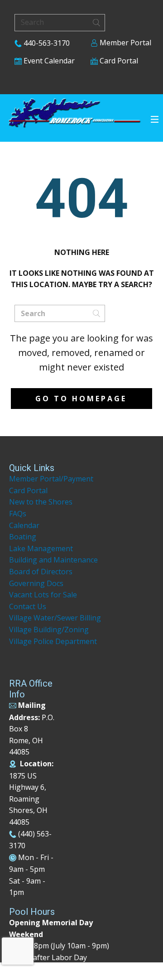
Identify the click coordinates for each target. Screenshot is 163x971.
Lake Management (42, 548)
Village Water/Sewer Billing (55, 618)
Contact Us (27, 606)
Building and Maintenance (53, 560)
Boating (22, 537)
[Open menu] (154, 119)
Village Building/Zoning (49, 630)
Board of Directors (40, 572)
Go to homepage (81, 399)
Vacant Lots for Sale (43, 595)
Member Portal (124, 43)
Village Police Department (53, 641)
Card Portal (118, 61)
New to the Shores (40, 502)
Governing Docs (36, 583)
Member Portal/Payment (51, 479)
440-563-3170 (46, 43)
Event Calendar (48, 61)
